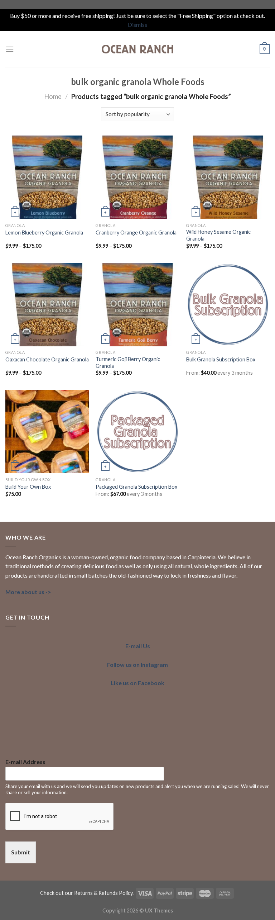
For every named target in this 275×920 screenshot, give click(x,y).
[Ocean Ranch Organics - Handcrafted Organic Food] (137, 49)
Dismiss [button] (137, 24)
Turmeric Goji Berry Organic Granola (128, 362)
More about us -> (28, 591)
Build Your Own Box (28, 487)
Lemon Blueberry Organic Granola (44, 232)
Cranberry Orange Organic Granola (136, 232)
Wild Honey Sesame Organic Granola (218, 235)
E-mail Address (25, 761)
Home (53, 96)
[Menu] (9, 49)
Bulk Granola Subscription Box (220, 359)
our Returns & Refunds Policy (98, 893)
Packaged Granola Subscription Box (136, 487)
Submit (20, 852)
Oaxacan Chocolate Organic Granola (47, 359)
